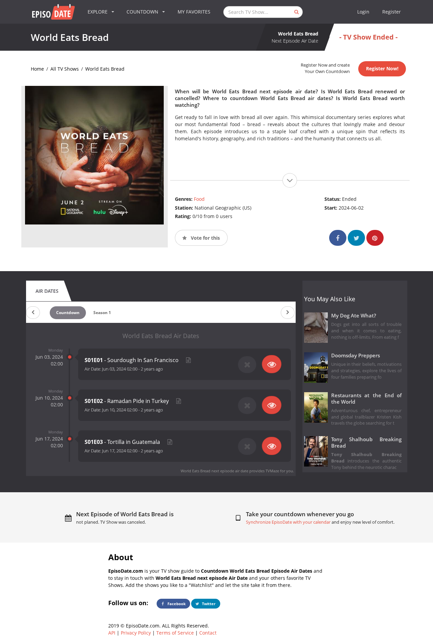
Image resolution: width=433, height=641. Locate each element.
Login (363, 11)
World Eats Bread (104, 69)
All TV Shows (64, 69)
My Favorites (194, 11)
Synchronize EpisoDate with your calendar (288, 522)
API (111, 633)
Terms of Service (175, 633)
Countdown (67, 312)
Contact (207, 633)
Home (37, 69)
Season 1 (102, 312)
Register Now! (382, 68)
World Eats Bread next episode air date (214, 470)
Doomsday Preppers (355, 355)
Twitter (208, 603)
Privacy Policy (136, 633)
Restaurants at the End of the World (366, 398)
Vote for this (204, 238)
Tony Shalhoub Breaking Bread (366, 442)
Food (199, 199)
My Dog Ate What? (353, 315)
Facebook (176, 603)
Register (391, 11)
